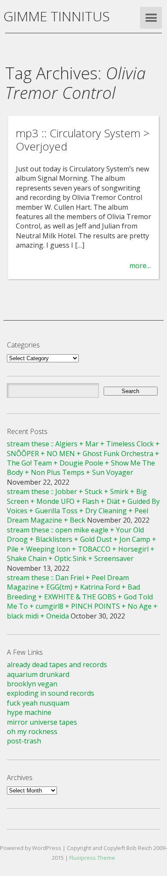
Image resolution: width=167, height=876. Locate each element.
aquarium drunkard (38, 674)
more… (140, 265)
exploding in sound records (50, 693)
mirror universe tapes (42, 722)
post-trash (24, 741)
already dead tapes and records (57, 664)
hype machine (29, 712)
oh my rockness (32, 731)
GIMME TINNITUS (56, 16)
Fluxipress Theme (92, 858)
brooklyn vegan (32, 683)
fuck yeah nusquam (38, 703)
